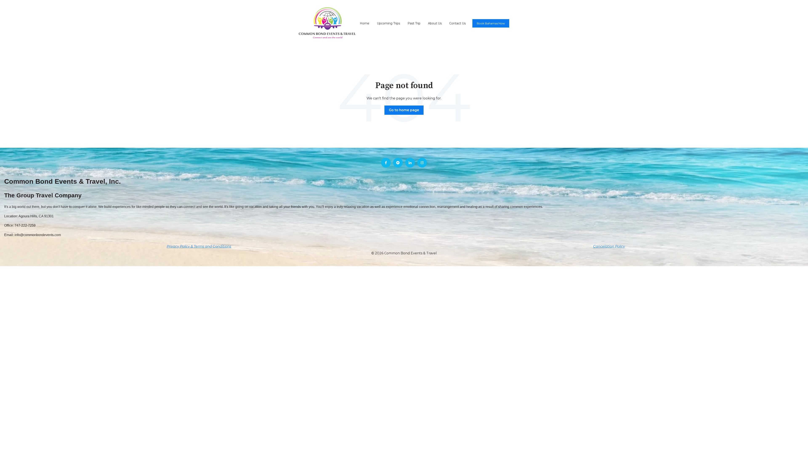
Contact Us (457, 23)
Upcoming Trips (388, 23)
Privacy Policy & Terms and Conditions (199, 246)
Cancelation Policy (609, 246)
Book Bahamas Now (491, 23)
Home (364, 23)
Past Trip (414, 23)
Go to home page (404, 110)
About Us (435, 23)
